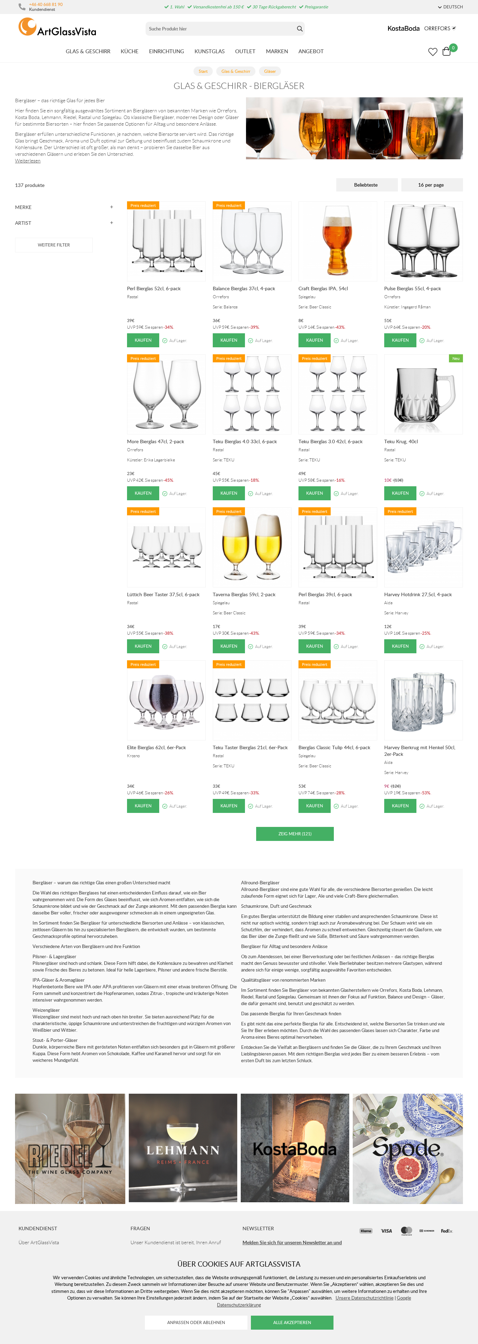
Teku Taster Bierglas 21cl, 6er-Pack (250, 747)
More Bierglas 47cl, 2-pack (155, 441)
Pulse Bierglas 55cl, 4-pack (412, 288)
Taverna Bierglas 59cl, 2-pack (244, 594)
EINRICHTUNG (166, 51)
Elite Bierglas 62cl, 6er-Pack (156, 747)
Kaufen (143, 340)
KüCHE (130, 51)
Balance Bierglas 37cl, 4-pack (244, 288)
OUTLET (245, 51)
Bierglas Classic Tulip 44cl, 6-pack (334, 747)
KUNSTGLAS (210, 51)
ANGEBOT (311, 51)
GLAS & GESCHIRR (88, 51)
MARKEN (277, 51)
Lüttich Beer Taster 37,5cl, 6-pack (163, 594)
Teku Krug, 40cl (401, 441)
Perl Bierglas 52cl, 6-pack (154, 288)
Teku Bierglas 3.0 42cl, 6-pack (330, 441)
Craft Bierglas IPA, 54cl (323, 288)
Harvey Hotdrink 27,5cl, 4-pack (418, 594)
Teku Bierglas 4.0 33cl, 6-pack (245, 441)
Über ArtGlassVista (39, 1242)
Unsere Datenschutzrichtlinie (365, 1298)
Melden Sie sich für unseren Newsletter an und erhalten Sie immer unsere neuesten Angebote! (292, 1246)
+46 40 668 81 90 (46, 4)
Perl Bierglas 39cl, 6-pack (325, 594)
